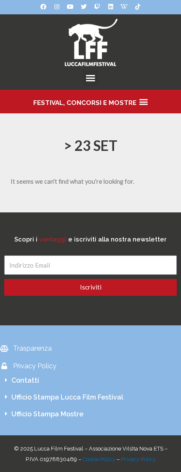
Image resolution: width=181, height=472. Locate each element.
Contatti (25, 380)
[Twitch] (97, 7)
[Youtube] (70, 7)
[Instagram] (57, 7)
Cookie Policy (99, 459)
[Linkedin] (111, 7)
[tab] (90, 380)
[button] (90, 78)
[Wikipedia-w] (124, 7)
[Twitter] (84, 7)
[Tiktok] (138, 7)
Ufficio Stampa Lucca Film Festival (67, 397)
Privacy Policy (138, 459)
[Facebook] (43, 7)
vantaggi (53, 239)
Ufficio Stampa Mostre (47, 414)
